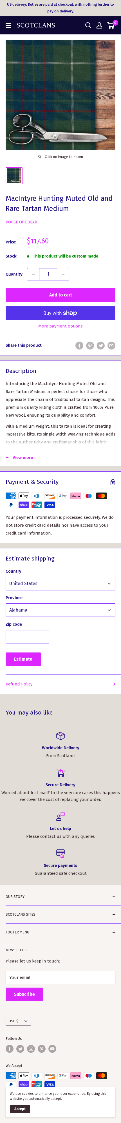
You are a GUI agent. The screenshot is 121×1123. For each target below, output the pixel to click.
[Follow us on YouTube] (52, 1049)
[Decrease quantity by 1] (33, 274)
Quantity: (15, 274)
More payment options (60, 326)
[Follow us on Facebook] (10, 1049)
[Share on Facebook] (79, 345)
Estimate (23, 659)
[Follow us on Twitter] (20, 1049)
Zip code (14, 624)
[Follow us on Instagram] (31, 1049)
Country (13, 571)
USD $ (13, 1021)
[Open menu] (8, 25)
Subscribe (24, 994)
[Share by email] (111, 345)
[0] (110, 25)
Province (14, 597)
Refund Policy (19, 684)
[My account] (99, 25)
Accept (20, 1109)
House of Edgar (21, 222)
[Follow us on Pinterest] (42, 1049)
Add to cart (60, 295)
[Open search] (88, 25)
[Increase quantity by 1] (63, 274)
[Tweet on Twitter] (101, 345)
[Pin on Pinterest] (90, 345)
